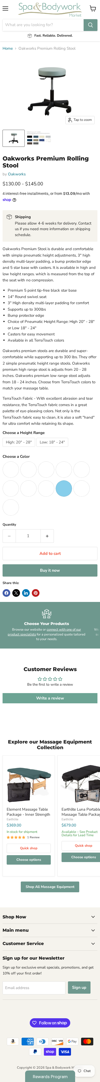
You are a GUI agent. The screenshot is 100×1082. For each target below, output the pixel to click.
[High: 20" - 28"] (19, 448)
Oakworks (17, 174)
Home (8, 48)
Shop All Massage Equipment (50, 886)
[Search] (90, 25)
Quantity (9, 525)
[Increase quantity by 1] (47, 536)
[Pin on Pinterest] (35, 593)
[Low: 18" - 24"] (52, 448)
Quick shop (28, 848)
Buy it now (50, 570)
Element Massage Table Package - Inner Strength (28, 812)
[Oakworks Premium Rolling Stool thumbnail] (13, 138)
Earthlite (12, 819)
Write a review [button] (50, 698)
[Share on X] (16, 593)
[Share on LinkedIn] (26, 593)
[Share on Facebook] (6, 593)
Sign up (79, 987)
